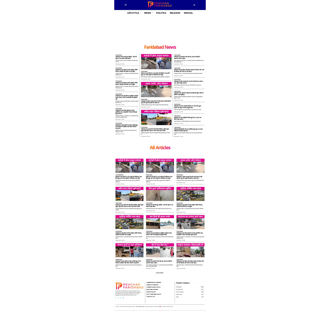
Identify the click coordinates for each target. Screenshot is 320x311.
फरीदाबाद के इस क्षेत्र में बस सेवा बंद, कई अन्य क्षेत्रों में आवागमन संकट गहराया (159, 262)
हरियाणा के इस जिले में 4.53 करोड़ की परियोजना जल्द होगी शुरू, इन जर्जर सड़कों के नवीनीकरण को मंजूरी (155, 74)
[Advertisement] (160, 32)
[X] (121, 298)
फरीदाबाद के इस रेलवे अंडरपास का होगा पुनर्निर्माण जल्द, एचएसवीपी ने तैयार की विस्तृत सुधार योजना (126, 112)
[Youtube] (123, 298)
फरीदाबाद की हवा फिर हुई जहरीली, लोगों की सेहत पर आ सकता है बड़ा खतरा (126, 57)
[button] (194, 5)
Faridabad (119, 55)
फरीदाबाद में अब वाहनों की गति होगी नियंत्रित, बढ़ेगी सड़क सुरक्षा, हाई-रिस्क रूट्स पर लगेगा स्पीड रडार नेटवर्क (155, 130)
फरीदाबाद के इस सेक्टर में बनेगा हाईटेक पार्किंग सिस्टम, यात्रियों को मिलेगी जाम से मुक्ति (127, 70)
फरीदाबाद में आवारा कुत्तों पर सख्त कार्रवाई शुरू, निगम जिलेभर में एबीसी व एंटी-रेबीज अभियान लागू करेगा (127, 126)
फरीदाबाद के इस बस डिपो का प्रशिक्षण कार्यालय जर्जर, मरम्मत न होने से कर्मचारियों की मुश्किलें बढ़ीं (127, 97)
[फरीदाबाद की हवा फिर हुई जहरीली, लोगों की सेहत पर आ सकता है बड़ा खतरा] (160, 194)
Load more (159, 272)
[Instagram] (118, 298)
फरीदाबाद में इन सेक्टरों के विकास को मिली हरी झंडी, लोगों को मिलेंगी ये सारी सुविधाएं (188, 93)
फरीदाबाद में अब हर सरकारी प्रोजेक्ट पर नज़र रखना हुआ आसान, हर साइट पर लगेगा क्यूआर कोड (187, 106)
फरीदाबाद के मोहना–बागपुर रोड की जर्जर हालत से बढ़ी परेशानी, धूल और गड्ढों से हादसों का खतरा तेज (156, 102)
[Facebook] (116, 298)
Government (120, 175)
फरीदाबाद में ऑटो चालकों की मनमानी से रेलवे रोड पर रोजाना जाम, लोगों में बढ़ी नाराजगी (188, 82)
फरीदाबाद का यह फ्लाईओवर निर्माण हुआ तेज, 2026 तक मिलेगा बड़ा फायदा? (187, 118)
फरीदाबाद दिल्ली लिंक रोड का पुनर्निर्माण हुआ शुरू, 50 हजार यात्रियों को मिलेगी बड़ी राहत (188, 130)
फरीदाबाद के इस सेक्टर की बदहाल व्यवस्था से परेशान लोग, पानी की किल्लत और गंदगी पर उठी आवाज (189, 70)
